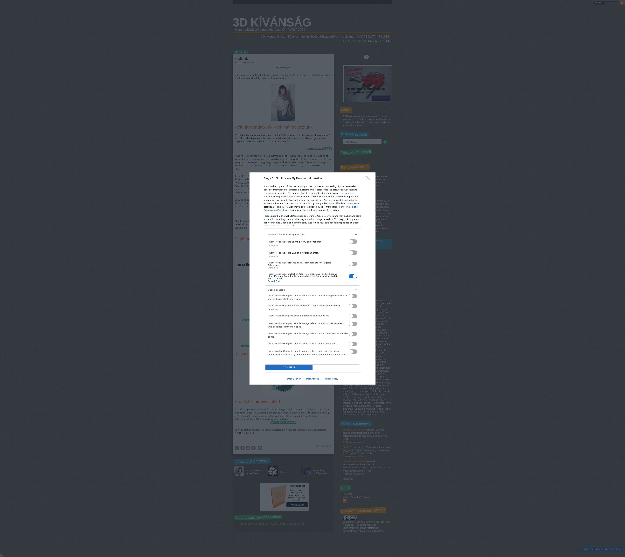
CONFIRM (289, 367)
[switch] (353, 241)
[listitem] (312, 234)
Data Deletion (294, 378)
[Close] (369, 179)
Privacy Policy (331, 378)
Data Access (312, 378)
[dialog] (312, 278)
